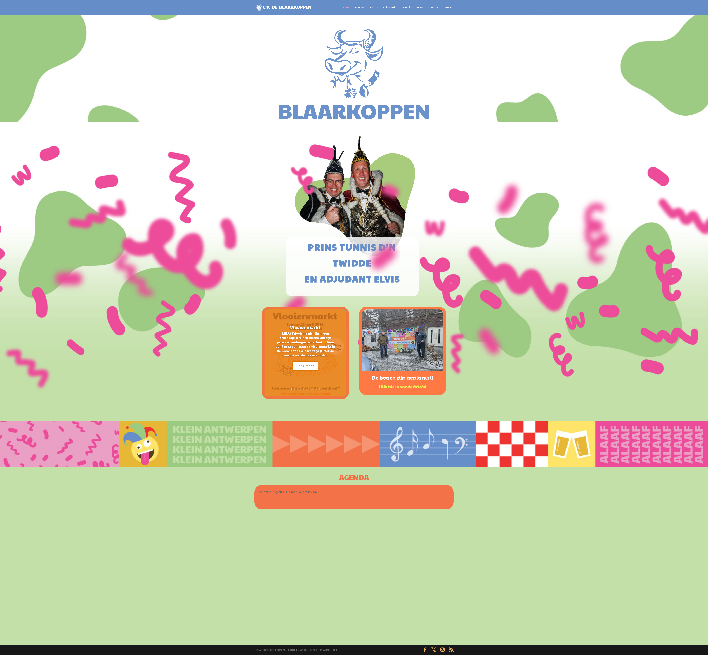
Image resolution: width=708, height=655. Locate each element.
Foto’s (374, 7)
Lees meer (305, 365)
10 (319, 389)
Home (346, 7)
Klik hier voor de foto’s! (402, 386)
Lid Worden (390, 7)
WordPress (330, 649)
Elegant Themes (286, 649)
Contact (448, 7)
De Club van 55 (413, 7)
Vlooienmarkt (305, 327)
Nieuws (360, 7)
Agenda (433, 7)
